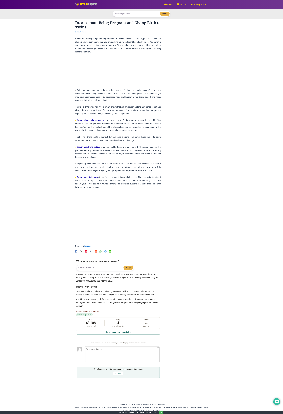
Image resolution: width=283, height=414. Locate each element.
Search (164, 14)
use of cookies (153, 412)
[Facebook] (76, 251)
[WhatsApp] (100, 251)
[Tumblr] (91, 251)
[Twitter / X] (81, 251)
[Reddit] (96, 251)
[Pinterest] (86, 251)
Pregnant (88, 246)
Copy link (118, 373)
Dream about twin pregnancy (90, 120)
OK (161, 412)
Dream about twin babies (88, 147)
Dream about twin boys (87, 177)
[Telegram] (105, 251)
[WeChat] (110, 251)
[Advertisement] (118, 72)
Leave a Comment (80, 32)
